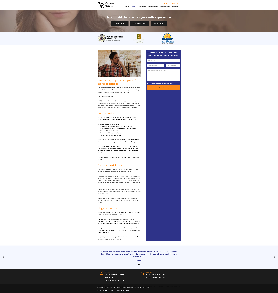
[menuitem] (127, 7)
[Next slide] (274, 257)
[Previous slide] (3, 257)
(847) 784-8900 (172, 3)
